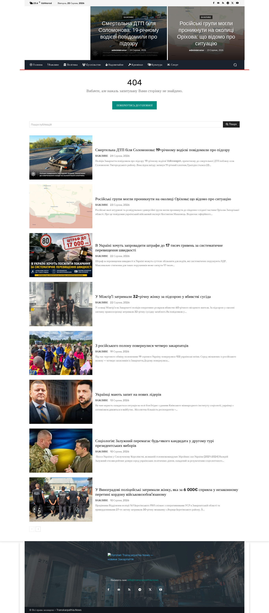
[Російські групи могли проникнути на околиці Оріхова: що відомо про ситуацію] (206, 33)
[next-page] (38, 529)
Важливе (129, 17)
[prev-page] (31, 529)
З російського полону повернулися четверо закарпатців (141, 345)
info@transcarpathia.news (143, 580)
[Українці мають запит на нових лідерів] (60, 402)
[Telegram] (227, 3)
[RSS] (223, 3)
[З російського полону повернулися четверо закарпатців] (60, 353)
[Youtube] (237, 3)
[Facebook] (213, 3)
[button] (235, 64)
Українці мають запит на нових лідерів (128, 394)
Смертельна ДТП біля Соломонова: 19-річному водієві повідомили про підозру (162, 149)
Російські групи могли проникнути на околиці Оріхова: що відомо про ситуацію (163, 198)
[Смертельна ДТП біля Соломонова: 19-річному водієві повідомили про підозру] (128, 33)
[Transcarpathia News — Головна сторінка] (134, 562)
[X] (232, 3)
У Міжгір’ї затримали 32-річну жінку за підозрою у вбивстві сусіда (153, 296)
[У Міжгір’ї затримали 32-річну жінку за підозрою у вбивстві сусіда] (60, 304)
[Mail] (218, 3)
